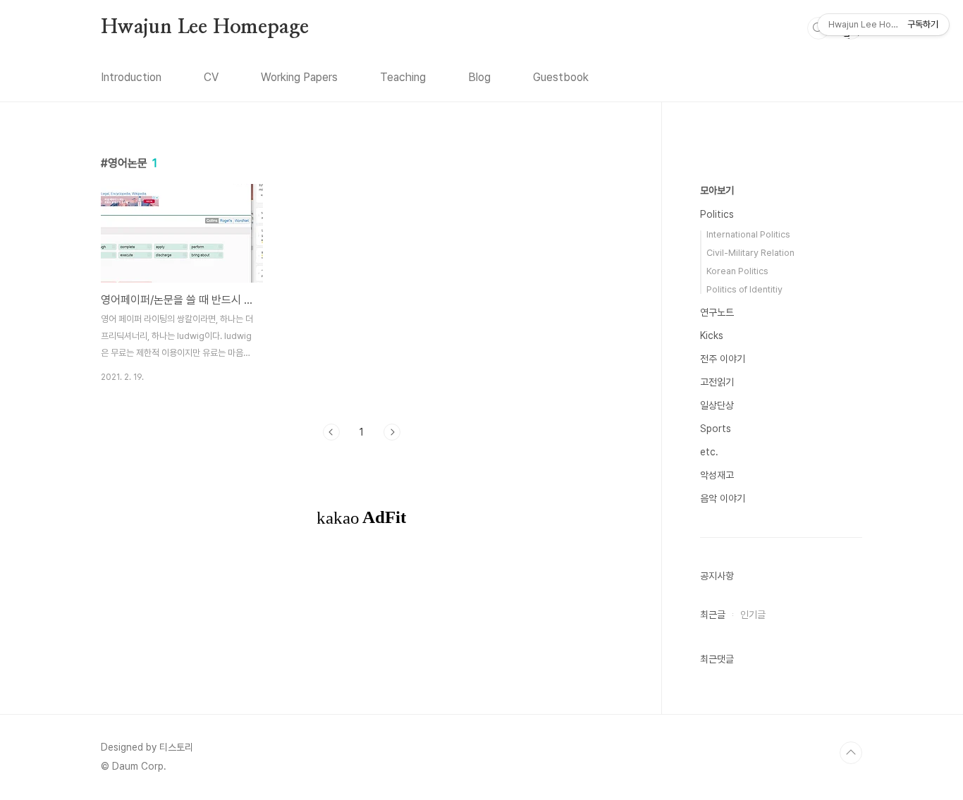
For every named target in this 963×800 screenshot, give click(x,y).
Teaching (403, 77)
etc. (709, 451)
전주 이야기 (722, 358)
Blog (479, 77)
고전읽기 (717, 382)
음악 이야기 (722, 498)
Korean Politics (737, 271)
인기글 (753, 614)
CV (211, 77)
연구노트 (717, 312)
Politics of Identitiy (744, 289)
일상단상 (717, 405)
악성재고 (717, 475)
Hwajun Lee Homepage (205, 27)
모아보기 (717, 190)
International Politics (748, 234)
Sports (715, 428)
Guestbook (561, 77)
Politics (717, 214)
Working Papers (299, 77)
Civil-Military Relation (750, 252)
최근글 (712, 614)
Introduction (131, 77)
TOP (851, 752)
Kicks (711, 335)
